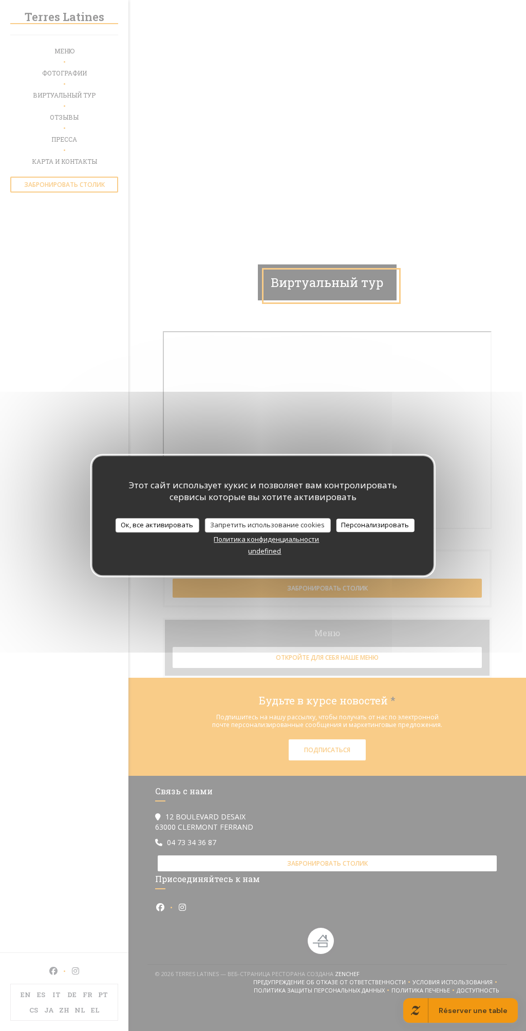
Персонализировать (375, 524)
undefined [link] (264, 551)
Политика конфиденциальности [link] (266, 539)
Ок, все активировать (157, 524)
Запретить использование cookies (267, 524)
